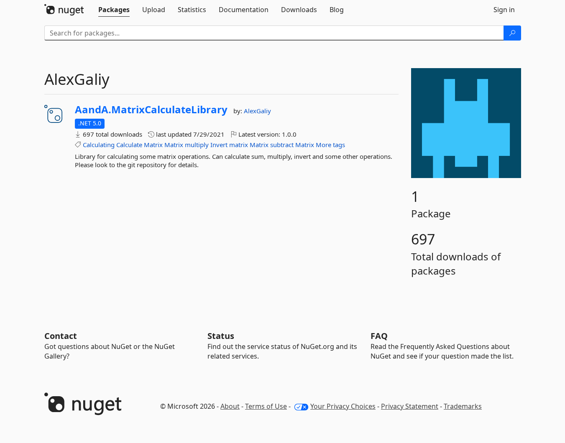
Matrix (153, 144)
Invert (219, 144)
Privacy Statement (409, 406)
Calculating (99, 144)
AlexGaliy (257, 111)
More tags (330, 144)
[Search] (512, 33)
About (230, 406)
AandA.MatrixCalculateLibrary (151, 109)
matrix (238, 144)
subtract (282, 144)
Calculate (129, 144)
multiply (197, 144)
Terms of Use (266, 406)
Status (220, 335)
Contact (60, 335)
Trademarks (463, 406)
